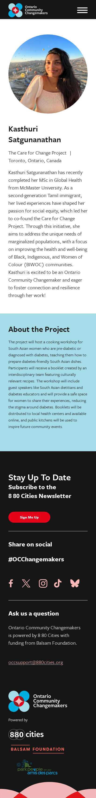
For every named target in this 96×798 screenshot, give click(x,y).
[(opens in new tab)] (26, 734)
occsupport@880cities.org (35, 662)
